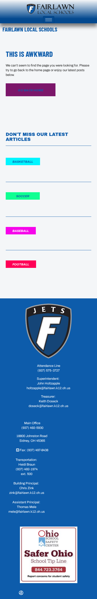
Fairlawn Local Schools (29, 29)
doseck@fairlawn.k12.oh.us (48, 406)
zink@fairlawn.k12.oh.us (26, 493)
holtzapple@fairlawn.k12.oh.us (48, 388)
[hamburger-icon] (48, 19)
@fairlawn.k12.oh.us (30, 511)
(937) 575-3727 (49, 370)
